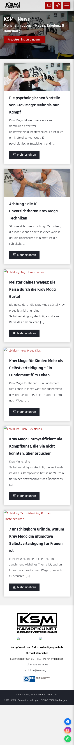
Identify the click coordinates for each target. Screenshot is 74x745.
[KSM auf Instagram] (67, 730)
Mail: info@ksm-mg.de (37, 670)
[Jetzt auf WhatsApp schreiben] (67, 738)
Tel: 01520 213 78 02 (37, 664)
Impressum (37, 694)
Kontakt (20, 694)
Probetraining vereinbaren (24, 39)
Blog (28, 694)
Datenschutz (52, 694)
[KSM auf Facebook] (67, 721)
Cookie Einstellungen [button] (28, 700)
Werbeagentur (62, 700)
